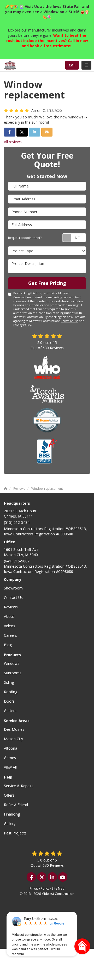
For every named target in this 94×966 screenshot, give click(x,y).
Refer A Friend (16, 804)
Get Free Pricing (47, 283)
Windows (11, 663)
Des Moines (14, 729)
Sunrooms (12, 672)
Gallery (9, 823)
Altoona (10, 748)
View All (10, 767)
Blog (8, 644)
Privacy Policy (22, 325)
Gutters (10, 710)
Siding (9, 682)
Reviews (11, 606)
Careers (10, 635)
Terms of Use (69, 321)
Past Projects (15, 833)
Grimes (10, 757)
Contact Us (13, 597)
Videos (9, 625)
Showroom (13, 588)
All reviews (13, 141)
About (9, 616)
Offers (9, 795)
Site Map (58, 888)
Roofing (10, 691)
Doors (9, 701)
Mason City (13, 738)
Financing (12, 814)
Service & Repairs (18, 785)
